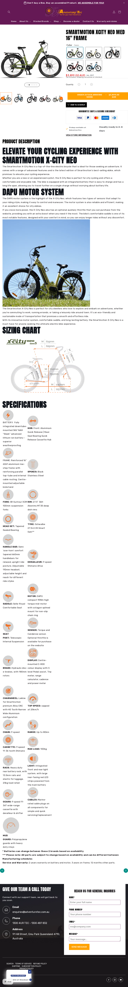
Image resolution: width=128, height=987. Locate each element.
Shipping (16, 966)
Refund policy (40, 964)
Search (10, 964)
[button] (9, 12)
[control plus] (91, 84)
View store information (79, 135)
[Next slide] (61, 98)
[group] (6, 98)
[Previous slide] (2, 98)
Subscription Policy (31, 966)
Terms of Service (23, 964)
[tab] (27, 84)
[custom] (109, 980)
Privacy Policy (27, 969)
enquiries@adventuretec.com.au (30, 911)
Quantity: (70, 84)
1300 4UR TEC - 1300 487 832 (29, 923)
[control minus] (79, 84)
